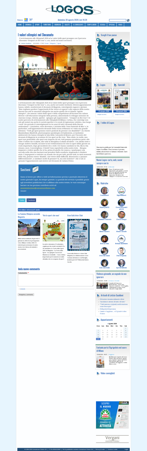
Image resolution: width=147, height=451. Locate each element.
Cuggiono (111, 354)
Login (126, 449)
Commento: (23, 273)
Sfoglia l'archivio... (102, 114)
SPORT (37, 24)
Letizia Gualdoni (26, 43)
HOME (20, 24)
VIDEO (120, 24)
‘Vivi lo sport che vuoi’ (51, 215)
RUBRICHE (58, 24)
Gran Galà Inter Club (75, 215)
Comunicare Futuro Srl (86, 449)
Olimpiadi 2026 (121, 111)
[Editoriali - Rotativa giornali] (102, 176)
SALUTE (67, 24)
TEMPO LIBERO (91, 24)
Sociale (117, 280)
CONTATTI (21, 28)
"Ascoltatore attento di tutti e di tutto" (112, 302)
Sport (59, 43)
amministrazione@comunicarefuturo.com (37, 188)
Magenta (53, 43)
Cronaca (111, 280)
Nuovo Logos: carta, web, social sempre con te (109, 161)
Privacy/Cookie (100, 449)
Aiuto (23, 289)
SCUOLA (102, 24)
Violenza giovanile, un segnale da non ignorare (111, 275)
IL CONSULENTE (78, 24)
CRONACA (28, 24)
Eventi (46, 43)
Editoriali (111, 167)
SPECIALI (112, 24)
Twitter (22, 200)
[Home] (73, 9)
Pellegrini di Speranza (108, 309)
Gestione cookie (112, 449)
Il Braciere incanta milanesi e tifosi (112, 299)
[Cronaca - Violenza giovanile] (102, 288)
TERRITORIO (47, 24)
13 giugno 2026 (103, 111)
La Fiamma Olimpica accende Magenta (29, 215)
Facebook (31, 200)
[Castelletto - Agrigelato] (100, 367)
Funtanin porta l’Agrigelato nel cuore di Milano (111, 349)
